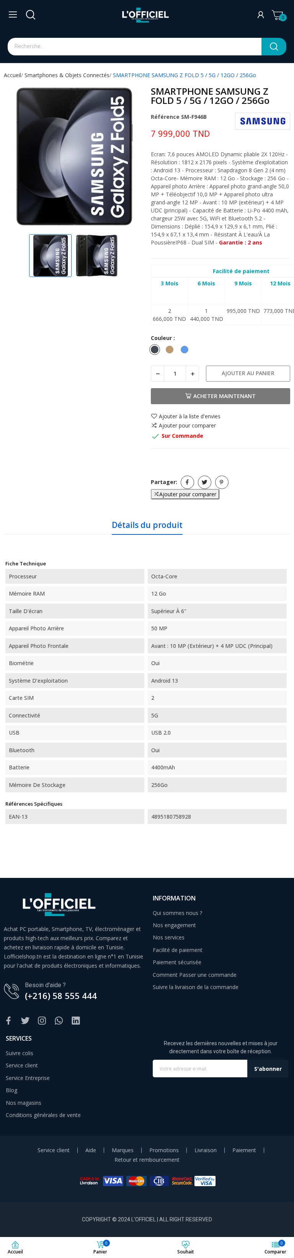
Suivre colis (19, 1053)
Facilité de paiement (178, 950)
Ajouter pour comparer (187, 425)
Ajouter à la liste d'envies (189, 416)
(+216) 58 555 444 (61, 996)
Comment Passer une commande (195, 974)
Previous (17, 157)
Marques (123, 1150)
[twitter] (25, 1021)
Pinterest (222, 482)
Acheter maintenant (224, 396)
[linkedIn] (75, 1021)
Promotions (164, 1150)
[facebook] (8, 1021)
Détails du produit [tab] (147, 525)
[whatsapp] (59, 1021)
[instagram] (42, 1021)
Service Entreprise (28, 1078)
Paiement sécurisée (177, 962)
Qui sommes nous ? (177, 912)
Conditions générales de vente (43, 1115)
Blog (11, 1090)
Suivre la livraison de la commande (195, 987)
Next (129, 157)
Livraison (205, 1150)
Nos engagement (174, 925)
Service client (22, 1065)
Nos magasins (23, 1102)
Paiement (244, 1150)
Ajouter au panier (248, 373)
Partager (187, 482)
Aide (90, 1150)
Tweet (204, 482)
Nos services (169, 937)
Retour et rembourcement (147, 1159)
